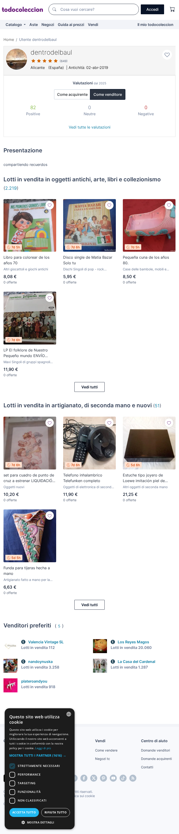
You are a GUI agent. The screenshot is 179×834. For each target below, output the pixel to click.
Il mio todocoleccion (155, 24)
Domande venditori (155, 750)
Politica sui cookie (81, 796)
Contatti (147, 767)
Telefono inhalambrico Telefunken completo (82, 478)
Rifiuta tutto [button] (56, 812)
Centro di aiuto (154, 740)
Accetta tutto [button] (24, 812)
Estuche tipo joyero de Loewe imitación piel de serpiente (144, 478)
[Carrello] (172, 9)
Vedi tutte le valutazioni (89, 127)
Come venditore (107, 94)
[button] (39, 755)
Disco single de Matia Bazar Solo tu (87, 260)
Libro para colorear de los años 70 (26, 260)
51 (157, 405)
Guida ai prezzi (71, 24)
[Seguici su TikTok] (123, 778)
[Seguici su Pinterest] (103, 778)
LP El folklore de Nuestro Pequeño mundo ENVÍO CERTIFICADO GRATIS (25, 353)
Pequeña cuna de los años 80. (146, 260)
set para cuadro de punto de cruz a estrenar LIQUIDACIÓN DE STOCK (29, 478)
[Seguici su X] (93, 778)
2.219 (11, 188)
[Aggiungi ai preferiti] (167, 55)
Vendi (93, 24)
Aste (33, 24)
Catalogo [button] (14, 24)
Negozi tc (102, 759)
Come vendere (106, 750)
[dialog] (40, 768)
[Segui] (49, 205)
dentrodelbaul (51, 52)
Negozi (47, 24)
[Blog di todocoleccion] (132, 778)
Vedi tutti (89, 387)
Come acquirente (72, 94)
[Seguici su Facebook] (83, 778)
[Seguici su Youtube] (113, 778)
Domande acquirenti (156, 759)
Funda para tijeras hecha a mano (26, 571)
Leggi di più (43, 748)
